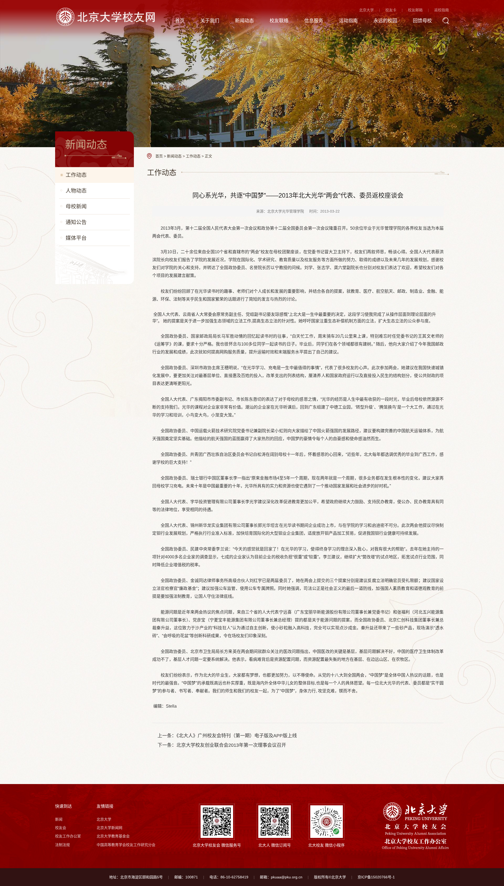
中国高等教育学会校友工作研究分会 (126, 845)
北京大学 (366, 10)
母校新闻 (76, 206)
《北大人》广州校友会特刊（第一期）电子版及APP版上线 (236, 735)
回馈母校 (422, 20)
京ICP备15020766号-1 (376, 877)
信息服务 (313, 20)
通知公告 (76, 222)
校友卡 (390, 10)
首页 (180, 20)
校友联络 (279, 20)
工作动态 (76, 175)
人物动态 (76, 191)
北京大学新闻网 (109, 828)
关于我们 (209, 20)
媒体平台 (76, 238)
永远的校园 (385, 20)
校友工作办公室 (68, 836)
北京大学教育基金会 (113, 836)
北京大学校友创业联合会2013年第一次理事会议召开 (231, 745)
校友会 (60, 828)
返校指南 (441, 10)
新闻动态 (244, 20)
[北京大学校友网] (107, 16)
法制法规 (62, 845)
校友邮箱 (415, 10)
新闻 (58, 819)
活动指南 (348, 20)
